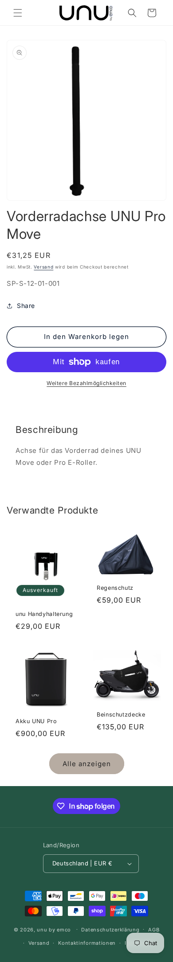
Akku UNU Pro (36, 721)
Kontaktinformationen (87, 943)
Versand (43, 266)
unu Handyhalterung (44, 614)
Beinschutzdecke (121, 714)
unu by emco (54, 929)
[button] (18, 13)
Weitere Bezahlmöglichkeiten (86, 383)
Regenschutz (115, 587)
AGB (153, 930)
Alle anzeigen (87, 763)
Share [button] (26, 305)
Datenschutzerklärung (110, 930)
